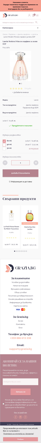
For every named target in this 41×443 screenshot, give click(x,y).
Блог (20, 328)
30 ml (9, 148)
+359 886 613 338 (20, 338)
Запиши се (20, 392)
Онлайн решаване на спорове (20, 299)
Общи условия (20, 292)
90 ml (9, 144)
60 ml (9, 141)
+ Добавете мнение (20, 92)
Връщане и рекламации (20, 289)
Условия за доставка (20, 282)
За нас (20, 321)
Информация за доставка (21, 181)
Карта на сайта (20, 306)
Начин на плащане (20, 286)
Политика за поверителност (20, 296)
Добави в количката (20, 173)
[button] (19, 83)
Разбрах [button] (20, 439)
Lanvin (36, 100)
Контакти (20, 324)
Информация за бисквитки (21, 303)
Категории (8, 28)
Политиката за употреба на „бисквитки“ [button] (18, 434)
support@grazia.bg (20, 348)
